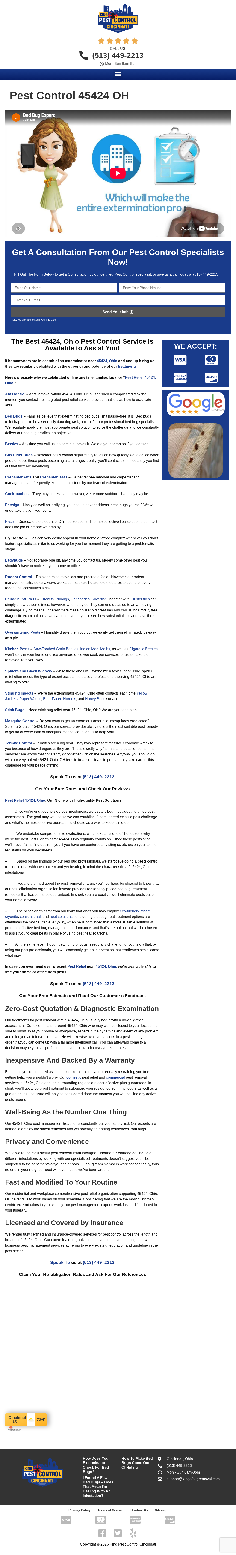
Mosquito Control (20, 721)
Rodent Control (18, 577)
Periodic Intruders (20, 599)
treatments (127, 366)
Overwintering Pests (22, 632)
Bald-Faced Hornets (59, 699)
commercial (115, 1077)
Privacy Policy (79, 1510)
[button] (118, 74)
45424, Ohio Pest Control (81, 341)
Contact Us (139, 1510)
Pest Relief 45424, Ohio (25, 800)
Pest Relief (76, 966)
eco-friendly (129, 911)
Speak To (60, 1262)
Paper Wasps (30, 699)
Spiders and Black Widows (28, 671)
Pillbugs (62, 599)
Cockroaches (17, 494)
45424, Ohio (107, 361)
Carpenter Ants (18, 477)
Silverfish (99, 599)
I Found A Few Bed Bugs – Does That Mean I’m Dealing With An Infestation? (98, 1487)
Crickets (47, 599)
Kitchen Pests (17, 649)
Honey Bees (95, 699)
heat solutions (61, 917)
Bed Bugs (14, 416)
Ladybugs (14, 560)
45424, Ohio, (106, 966)
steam (145, 911)
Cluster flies (140, 599)
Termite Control (18, 743)
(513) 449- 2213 (99, 776)
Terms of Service (110, 1510)
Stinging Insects (19, 693)
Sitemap (161, 1510)
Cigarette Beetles (143, 649)
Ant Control (15, 394)
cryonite (11, 917)
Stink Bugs (14, 710)
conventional (30, 917)
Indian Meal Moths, (95, 649)
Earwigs (12, 505)
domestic (73, 1077)
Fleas (10, 521)
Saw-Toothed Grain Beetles (55, 649)
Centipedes (80, 599)
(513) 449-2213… (207, 274)
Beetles (11, 444)
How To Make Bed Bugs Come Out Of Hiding (137, 1462)
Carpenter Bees (54, 477)
